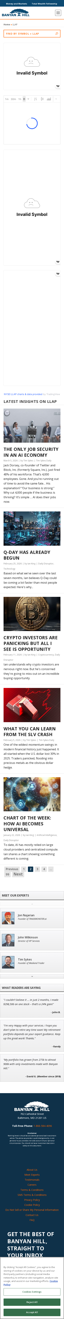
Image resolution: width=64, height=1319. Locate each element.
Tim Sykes (25, 959)
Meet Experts (32, 1174)
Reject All (31, 1302)
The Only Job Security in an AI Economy (31, 452)
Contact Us (32, 1215)
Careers (32, 1184)
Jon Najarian (26, 915)
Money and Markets (16, 3)
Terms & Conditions (32, 1190)
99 (7, 874)
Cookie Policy (32, 1205)
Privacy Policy (32, 1200)
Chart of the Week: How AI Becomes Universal (27, 823)
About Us (32, 1169)
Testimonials (32, 1179)
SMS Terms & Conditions (32, 1195)
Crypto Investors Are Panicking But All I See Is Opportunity (31, 643)
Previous (12, 869)
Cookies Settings (31, 1291)
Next (18, 874)
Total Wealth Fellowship (44, 3)
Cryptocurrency (46, 654)
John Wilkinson (28, 937)
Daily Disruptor (46, 563)
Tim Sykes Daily (43, 460)
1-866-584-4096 (43, 1126)
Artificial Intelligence (47, 835)
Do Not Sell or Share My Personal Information (32, 1210)
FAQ (32, 1220)
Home (7, 24)
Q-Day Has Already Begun (27, 555)
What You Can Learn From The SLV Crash (30, 731)
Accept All (32, 1312)
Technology (9, 568)
